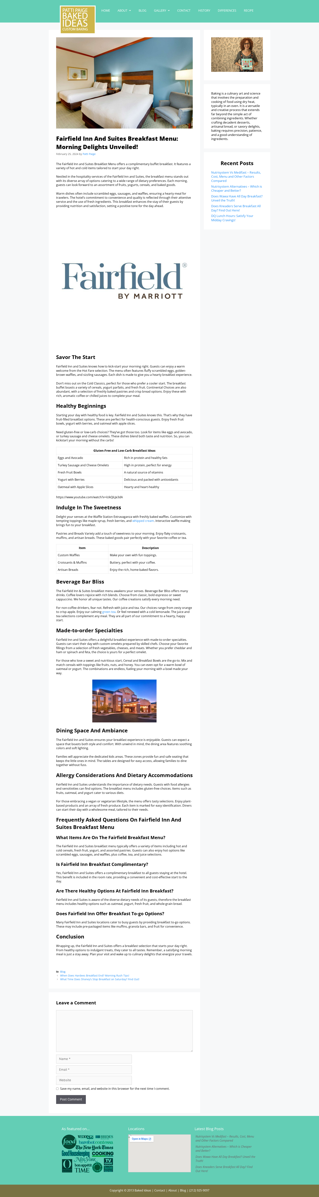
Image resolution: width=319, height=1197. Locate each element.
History (204, 10)
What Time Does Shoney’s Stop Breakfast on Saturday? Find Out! (99, 979)
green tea (109, 612)
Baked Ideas (143, 1190)
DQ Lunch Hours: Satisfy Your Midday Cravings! (232, 218)
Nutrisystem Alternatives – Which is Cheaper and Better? (236, 188)
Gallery (160, 10)
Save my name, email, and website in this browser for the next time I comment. (115, 1089)
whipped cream (143, 521)
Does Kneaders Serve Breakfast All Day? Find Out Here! (236, 208)
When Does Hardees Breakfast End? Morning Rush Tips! (94, 975)
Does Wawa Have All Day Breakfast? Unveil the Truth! (237, 198)
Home (105, 10)
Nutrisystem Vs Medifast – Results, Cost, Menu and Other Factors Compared (236, 176)
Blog (142, 10)
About (122, 10)
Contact (184, 10)
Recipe (248, 10)
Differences (227, 10)
